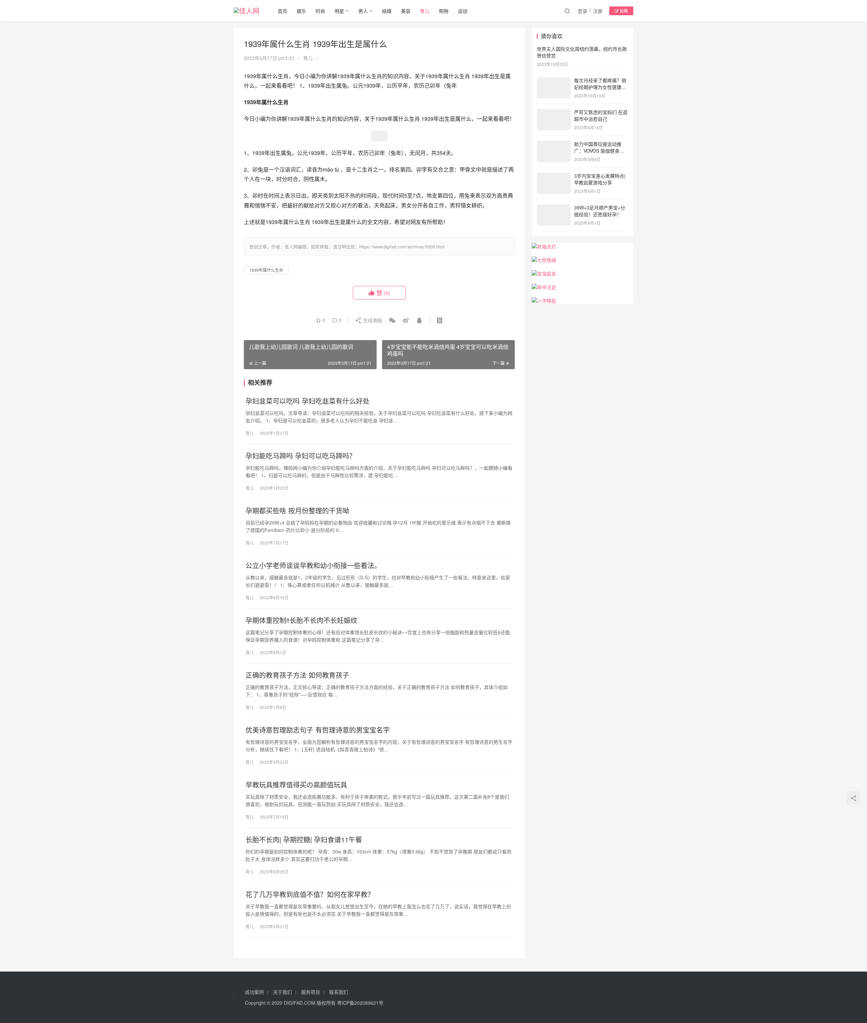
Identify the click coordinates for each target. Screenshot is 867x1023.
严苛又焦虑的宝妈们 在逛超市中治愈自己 (601, 115)
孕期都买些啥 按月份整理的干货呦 (297, 510)
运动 (462, 10)
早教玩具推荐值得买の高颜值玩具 (296, 785)
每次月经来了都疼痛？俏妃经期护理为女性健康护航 (600, 87)
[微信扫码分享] (392, 320)
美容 (405, 10)
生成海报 (372, 320)
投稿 (623, 11)
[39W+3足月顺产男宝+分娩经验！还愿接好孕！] (554, 208)
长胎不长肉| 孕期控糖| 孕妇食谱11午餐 (304, 839)
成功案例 (254, 992)
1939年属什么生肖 (266, 270)
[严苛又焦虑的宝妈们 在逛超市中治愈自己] (554, 112)
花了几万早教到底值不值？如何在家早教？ (310, 894)
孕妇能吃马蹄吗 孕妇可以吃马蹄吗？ (301, 456)
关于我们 (282, 992)
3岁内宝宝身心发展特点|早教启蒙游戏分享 (600, 179)
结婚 (387, 10)
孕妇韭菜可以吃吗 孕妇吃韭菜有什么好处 (307, 401)
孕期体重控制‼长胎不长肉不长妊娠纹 (301, 620)
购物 (443, 10)
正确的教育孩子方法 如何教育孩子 (297, 675)
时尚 (320, 10)
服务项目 (310, 992)
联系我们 (338, 992)
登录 (582, 10)
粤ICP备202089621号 (360, 1002)
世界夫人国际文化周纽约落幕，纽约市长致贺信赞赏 (582, 52)
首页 (282, 10)
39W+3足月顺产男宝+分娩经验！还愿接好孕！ (599, 211)
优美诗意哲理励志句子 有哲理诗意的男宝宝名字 (318, 730)
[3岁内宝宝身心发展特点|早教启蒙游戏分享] (554, 176)
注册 (597, 10)
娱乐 (301, 10)
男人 (363, 10)
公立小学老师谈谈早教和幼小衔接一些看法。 (313, 565)
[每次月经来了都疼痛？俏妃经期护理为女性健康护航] (554, 80)
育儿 (424, 10)
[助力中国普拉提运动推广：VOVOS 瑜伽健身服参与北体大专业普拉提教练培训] (554, 144)
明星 (339, 10)
